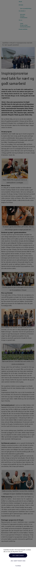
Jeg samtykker (18, 555)
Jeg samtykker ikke (18, 561)
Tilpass (18, 565)
